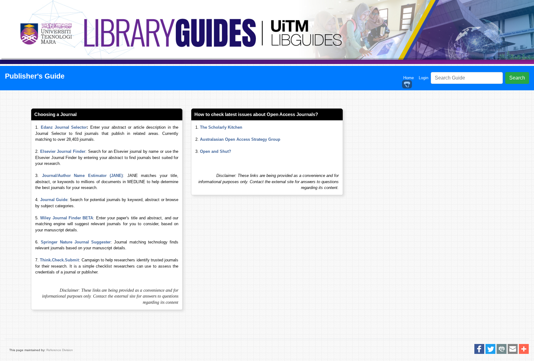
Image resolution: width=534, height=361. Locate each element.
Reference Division (59, 350)
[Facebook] (479, 349)
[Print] (501, 349)
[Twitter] (490, 349)
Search (517, 77)
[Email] (512, 349)
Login (423, 77)
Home (409, 77)
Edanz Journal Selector (64, 127)
